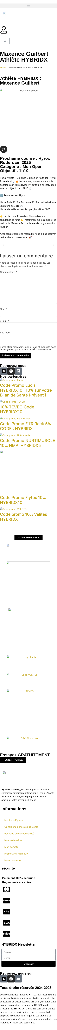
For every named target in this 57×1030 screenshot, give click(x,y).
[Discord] (18, 371)
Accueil (3, 67)
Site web (5, 332)
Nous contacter (12, 860)
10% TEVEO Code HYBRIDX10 (17, 409)
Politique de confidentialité (19, 833)
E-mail (4, 321)
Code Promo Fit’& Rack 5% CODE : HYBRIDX (25, 426)
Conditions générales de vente (21, 826)
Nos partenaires (13, 840)
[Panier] (5, 41)
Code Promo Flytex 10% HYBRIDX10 (23, 500)
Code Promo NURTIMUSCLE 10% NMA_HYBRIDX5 (27, 443)
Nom (3, 309)
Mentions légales (13, 820)
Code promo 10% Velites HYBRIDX (23, 517)
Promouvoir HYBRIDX (16, 853)
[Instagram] (3, 149)
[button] (28, 5)
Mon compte (11, 846)
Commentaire (8, 272)
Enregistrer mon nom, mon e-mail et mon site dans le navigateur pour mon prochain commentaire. (28, 348)
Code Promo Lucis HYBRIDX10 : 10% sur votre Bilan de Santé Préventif (26, 390)
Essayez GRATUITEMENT (25, 755)
